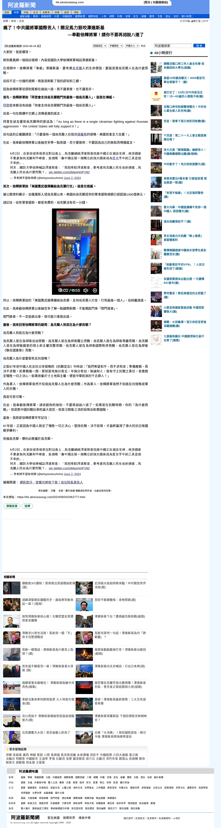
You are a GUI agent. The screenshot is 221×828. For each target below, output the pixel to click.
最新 (25, 16)
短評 (82, 782)
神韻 (33, 755)
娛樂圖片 (112, 798)
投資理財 (169, 787)
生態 (159, 16)
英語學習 (203, 787)
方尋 (53, 490)
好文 (88, 782)
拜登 (6, 105)
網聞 (111, 16)
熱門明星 (55, 798)
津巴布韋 (112, 758)
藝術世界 (135, 787)
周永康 (30, 762)
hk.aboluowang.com (70, 2)
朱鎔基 (17, 755)
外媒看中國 (40, 782)
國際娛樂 (78, 798)
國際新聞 (80, 16)
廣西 (26, 755)
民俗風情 (143, 803)
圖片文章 (59, 793)
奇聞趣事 (100, 803)
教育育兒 (112, 787)
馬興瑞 (55, 755)
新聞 (16, 12)
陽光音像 (135, 808)
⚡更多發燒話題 (16, 749)
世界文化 (180, 787)
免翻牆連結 (160, 2)
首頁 (6, 12)
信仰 (176, 16)
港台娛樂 (66, 798)
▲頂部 (176, 818)
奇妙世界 (121, 803)
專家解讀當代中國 (60, 808)
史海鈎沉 (43, 787)
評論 (26, 12)
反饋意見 (140, 818)
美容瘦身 (146, 787)
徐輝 (27, 506)
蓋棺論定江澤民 (40, 808)
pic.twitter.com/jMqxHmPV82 (69, 172)
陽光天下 (112, 808)
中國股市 (32, 758)
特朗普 (20, 758)
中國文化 (123, 787)
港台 (167, 16)
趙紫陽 (20, 762)
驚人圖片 (25, 808)
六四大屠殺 (120, 755)
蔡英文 (10, 762)
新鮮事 (46, 12)
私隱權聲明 (165, 818)
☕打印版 (185, 21)
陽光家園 (124, 808)
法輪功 (10, 758)
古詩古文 (157, 787)
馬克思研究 (77, 808)
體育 (151, 16)
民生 (135, 16)
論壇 (66, 12)
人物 (103, 16)
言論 (30, 782)
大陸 (56, 16)
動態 (61, 782)
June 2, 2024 (72, 177)
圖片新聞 (158, 777)
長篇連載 (48, 793)
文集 (68, 782)
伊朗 (9, 755)
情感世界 (43, 803)
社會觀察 (55, 803)
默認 (143, 46)
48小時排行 (163, 53)
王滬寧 (43, 758)
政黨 (75, 782)
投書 (95, 782)
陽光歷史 (89, 808)
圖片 (186, 16)
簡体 (147, 2)
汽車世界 (66, 803)
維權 (143, 16)
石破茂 (60, 758)
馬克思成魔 (68, 755)
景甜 (40, 755)
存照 (109, 782)
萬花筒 (110, 803)
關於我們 (128, 818)
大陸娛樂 (32, 798)
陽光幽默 (101, 808)
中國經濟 (67, 16)
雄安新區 (79, 758)
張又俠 (133, 755)
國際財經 (93, 16)
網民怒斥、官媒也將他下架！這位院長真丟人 (51, 482)
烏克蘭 (77, 68)
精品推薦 (100, 798)
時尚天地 (89, 803)
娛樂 (57, 12)
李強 (52, 758)
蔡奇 (142, 758)
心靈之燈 (66, 787)
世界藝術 (25, 793)
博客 (76, 12)
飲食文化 (32, 803)
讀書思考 (191, 787)
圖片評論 (124, 782)
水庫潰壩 (83, 755)
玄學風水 (89, 787)
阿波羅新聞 (22, 5)
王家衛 (40, 762)
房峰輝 (133, 758)
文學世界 (37, 793)
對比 (102, 782)
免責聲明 (151, 818)
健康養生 (32, 787)
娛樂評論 (89, 798)
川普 (47, 755)
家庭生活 (55, 787)
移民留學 (78, 803)
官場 (127, 16)
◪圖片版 (196, 21)
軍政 (35, 16)
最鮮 (23, 803)
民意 (115, 782)
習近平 (94, 755)
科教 (119, 16)
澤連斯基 (12, 506)
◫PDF (205, 21)
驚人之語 (52, 782)
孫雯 (69, 758)
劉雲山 (123, 758)
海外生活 (78, 787)
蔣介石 (90, 758)
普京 (115, 158)
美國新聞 (46, 16)
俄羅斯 (82, 134)
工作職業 (100, 787)
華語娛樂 (43, 798)
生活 (35, 12)
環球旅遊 (132, 803)
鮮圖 (153, 803)
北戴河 (100, 758)
